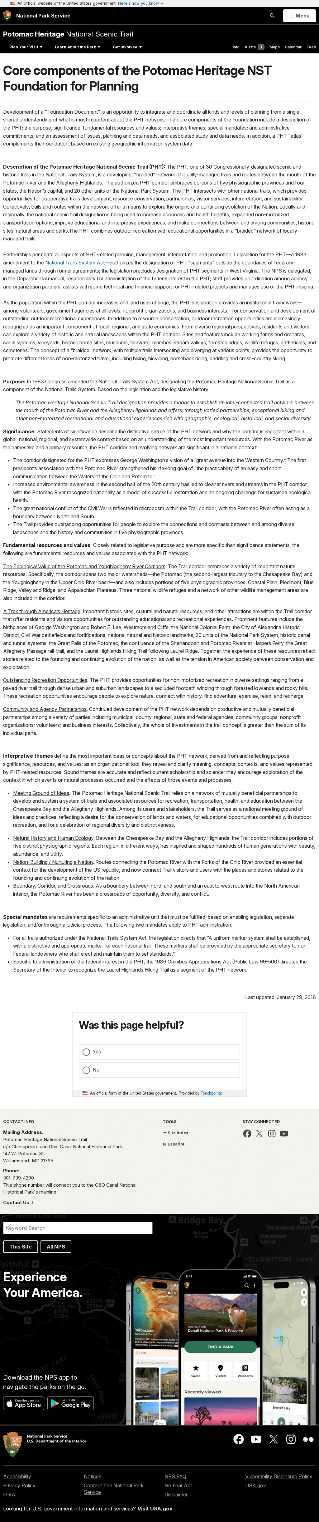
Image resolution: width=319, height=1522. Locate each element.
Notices (92, 1476)
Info (236, 47)
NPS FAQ (175, 1476)
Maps (274, 47)
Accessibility (17, 1476)
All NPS (56, 1247)
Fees (311, 47)
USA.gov (255, 1485)
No (96, 1069)
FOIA (9, 1494)
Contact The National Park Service (114, 1488)
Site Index (177, 1132)
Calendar (293, 47)
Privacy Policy (19, 1485)
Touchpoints (211, 1093)
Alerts (253, 47)
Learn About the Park (75, 47)
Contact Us (17, 1202)
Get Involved (125, 47)
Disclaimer (176, 1494)
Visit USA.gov (155, 1508)
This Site (20, 1247)
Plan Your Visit (23, 47)
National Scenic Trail (68, 34)
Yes (97, 1051)
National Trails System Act (75, 262)
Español (175, 1143)
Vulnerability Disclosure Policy (278, 1476)
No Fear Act (178, 1485)
